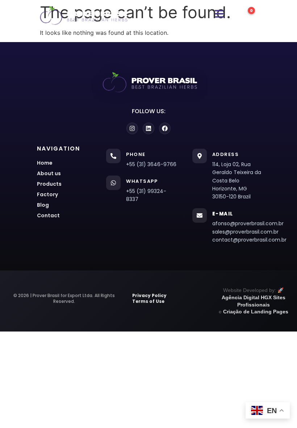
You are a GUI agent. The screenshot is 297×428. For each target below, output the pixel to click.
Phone (136, 154)
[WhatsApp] (113, 183)
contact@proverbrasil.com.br (248, 239)
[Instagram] (132, 128)
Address (225, 154)
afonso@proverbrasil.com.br (248, 223)
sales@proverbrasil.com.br (245, 231)
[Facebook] (165, 128)
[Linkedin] (148, 128)
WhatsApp (142, 181)
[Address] (199, 156)
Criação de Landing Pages (255, 311)
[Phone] (113, 156)
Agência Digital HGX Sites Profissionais (253, 301)
